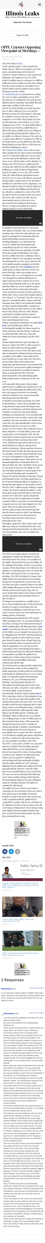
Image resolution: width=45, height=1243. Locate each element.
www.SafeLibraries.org (12, 94)
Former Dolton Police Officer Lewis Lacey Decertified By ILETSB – (18, 920)
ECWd (18, 63)
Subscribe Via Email (23, 22)
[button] (40, 4)
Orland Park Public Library (17, 150)
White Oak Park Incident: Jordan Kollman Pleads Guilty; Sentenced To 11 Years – (20, 954)
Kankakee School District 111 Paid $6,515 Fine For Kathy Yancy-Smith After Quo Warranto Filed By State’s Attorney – (20, 885)
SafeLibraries (6, 989)
